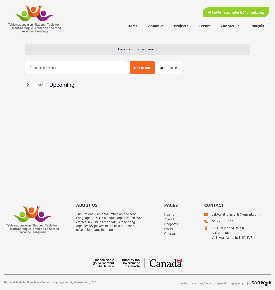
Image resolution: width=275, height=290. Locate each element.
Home (133, 25)
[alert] (137, 49)
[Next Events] (27, 84)
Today (39, 84)
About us (156, 25)
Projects (181, 25)
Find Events (142, 68)
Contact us (230, 25)
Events (204, 25)
